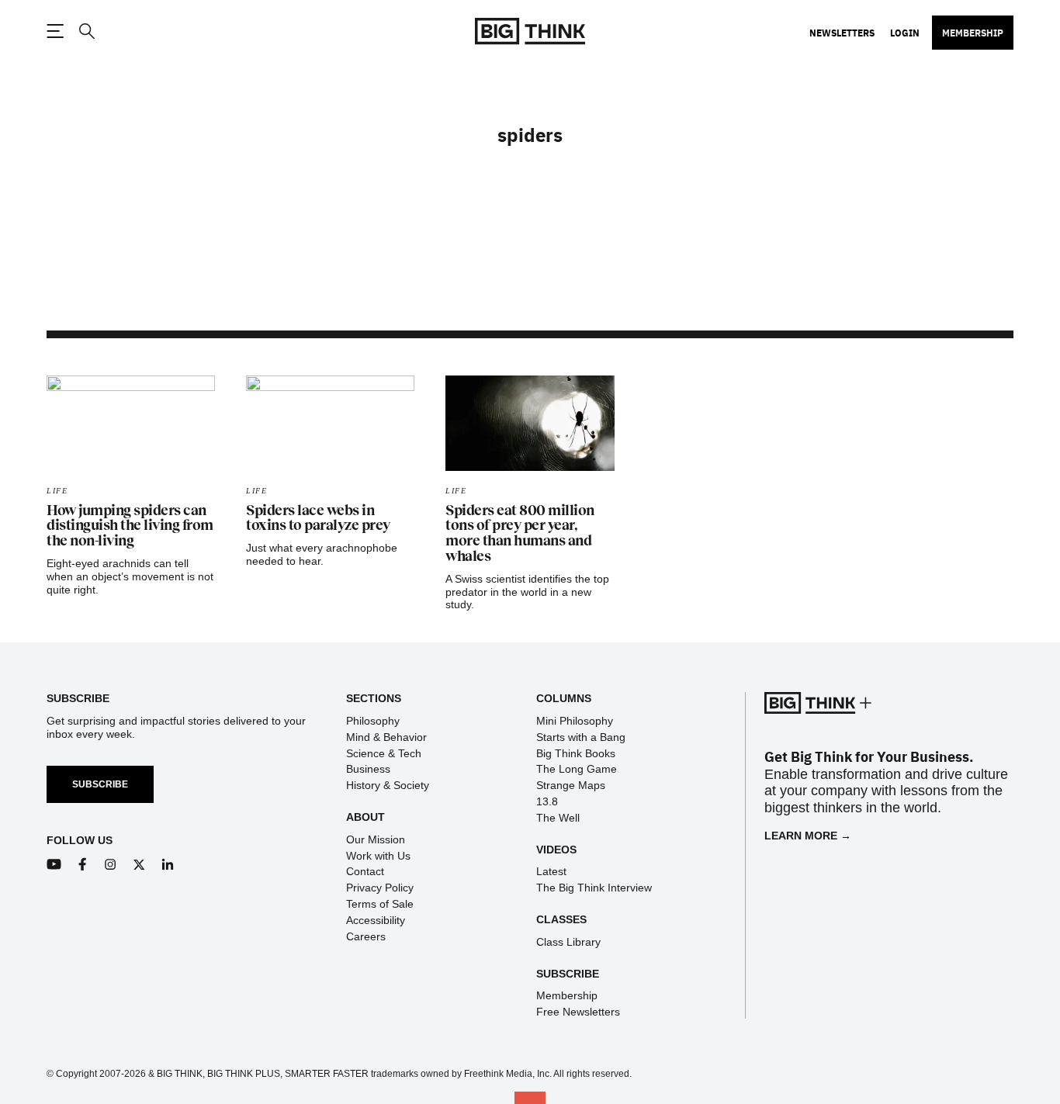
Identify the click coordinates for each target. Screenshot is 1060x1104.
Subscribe (100, 784)
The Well (558, 818)
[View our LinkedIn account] (168, 865)
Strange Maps (570, 785)
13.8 (547, 801)
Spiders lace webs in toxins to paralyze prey (318, 518)
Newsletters (842, 33)
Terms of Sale (380, 904)
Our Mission (375, 839)
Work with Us (378, 856)
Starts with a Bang (580, 737)
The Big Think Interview (594, 887)
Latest (551, 871)
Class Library (568, 942)
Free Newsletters (578, 1011)
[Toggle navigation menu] (55, 31)
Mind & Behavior (386, 737)
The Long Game (576, 769)
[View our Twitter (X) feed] (139, 865)
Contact (365, 871)
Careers (366, 936)
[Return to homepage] (530, 31)
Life (57, 490)
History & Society (387, 785)
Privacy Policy (380, 887)
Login (905, 33)
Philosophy (373, 721)
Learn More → (807, 835)
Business (368, 769)
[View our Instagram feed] (110, 865)
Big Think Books (575, 753)
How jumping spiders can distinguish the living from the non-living (130, 526)
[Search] (86, 31)
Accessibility (375, 920)
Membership (972, 33)
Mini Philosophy (574, 721)
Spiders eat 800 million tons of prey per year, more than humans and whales (519, 533)
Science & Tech (383, 753)
